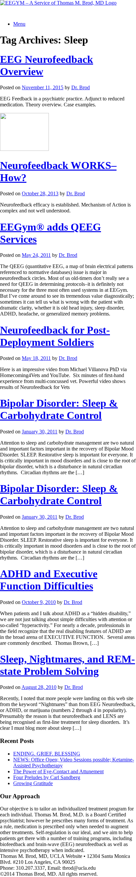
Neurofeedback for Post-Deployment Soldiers (55, 336)
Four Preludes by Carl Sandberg (46, 777)
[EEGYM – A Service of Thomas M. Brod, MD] (58, 3)
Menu (19, 24)
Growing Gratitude (33, 783)
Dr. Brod (80, 87)
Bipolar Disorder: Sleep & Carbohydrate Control (59, 409)
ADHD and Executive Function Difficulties (48, 580)
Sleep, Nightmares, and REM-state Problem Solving (67, 665)
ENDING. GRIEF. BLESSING (46, 753)
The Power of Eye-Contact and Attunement (58, 771)
